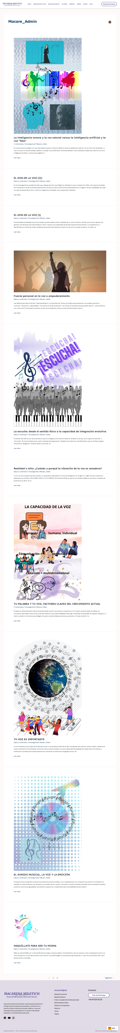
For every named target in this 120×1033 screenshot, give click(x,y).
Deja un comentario (20, 181)
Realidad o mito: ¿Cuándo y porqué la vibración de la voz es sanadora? (58, 468)
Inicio (29, 4)
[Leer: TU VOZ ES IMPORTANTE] (48, 687)
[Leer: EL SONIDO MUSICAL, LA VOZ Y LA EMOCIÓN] (48, 823)
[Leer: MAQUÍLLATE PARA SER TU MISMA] (26, 926)
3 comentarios (19, 607)
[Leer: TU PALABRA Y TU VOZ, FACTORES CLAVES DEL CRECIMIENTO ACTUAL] (48, 552)
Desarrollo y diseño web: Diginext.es (105, 1031)
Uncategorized (30, 144)
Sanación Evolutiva (39, 4)
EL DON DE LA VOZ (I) (27, 215)
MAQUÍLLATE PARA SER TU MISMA (35, 945)
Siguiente (109, 978)
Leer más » (17, 158)
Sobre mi (72, 4)
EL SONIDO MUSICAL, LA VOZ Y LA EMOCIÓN (42, 874)
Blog (91, 4)
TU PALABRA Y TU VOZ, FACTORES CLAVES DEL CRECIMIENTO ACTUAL (57, 603)
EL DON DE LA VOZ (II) (28, 177)
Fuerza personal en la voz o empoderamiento (42, 296)
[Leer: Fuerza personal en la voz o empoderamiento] (60, 271)
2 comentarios (19, 144)
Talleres (64, 4)
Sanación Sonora (53, 4)
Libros (79, 4)
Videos (85, 4)
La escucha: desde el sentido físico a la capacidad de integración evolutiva (60, 431)
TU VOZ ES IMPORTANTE (29, 739)
